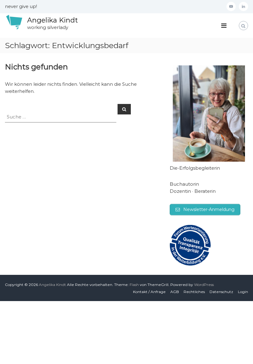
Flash (134, 284)
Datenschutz (221, 291)
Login (243, 291)
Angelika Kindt (52, 20)
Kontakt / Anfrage (149, 291)
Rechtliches (194, 291)
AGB (174, 291)
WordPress (204, 284)
